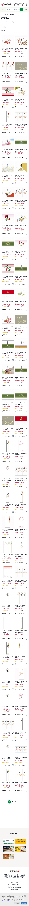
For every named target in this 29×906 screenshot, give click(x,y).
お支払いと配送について (14, 884)
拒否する (17, 903)
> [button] (22, 802)
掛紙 (13, 22)
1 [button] (9, 802)
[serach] (21, 9)
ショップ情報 (14, 882)
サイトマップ (14, 892)
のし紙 (5, 22)
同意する (24, 903)
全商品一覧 (6, 14)
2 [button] (12, 802)
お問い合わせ (14, 889)
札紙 (20, 22)
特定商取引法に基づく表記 (14, 887)
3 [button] (15, 802)
